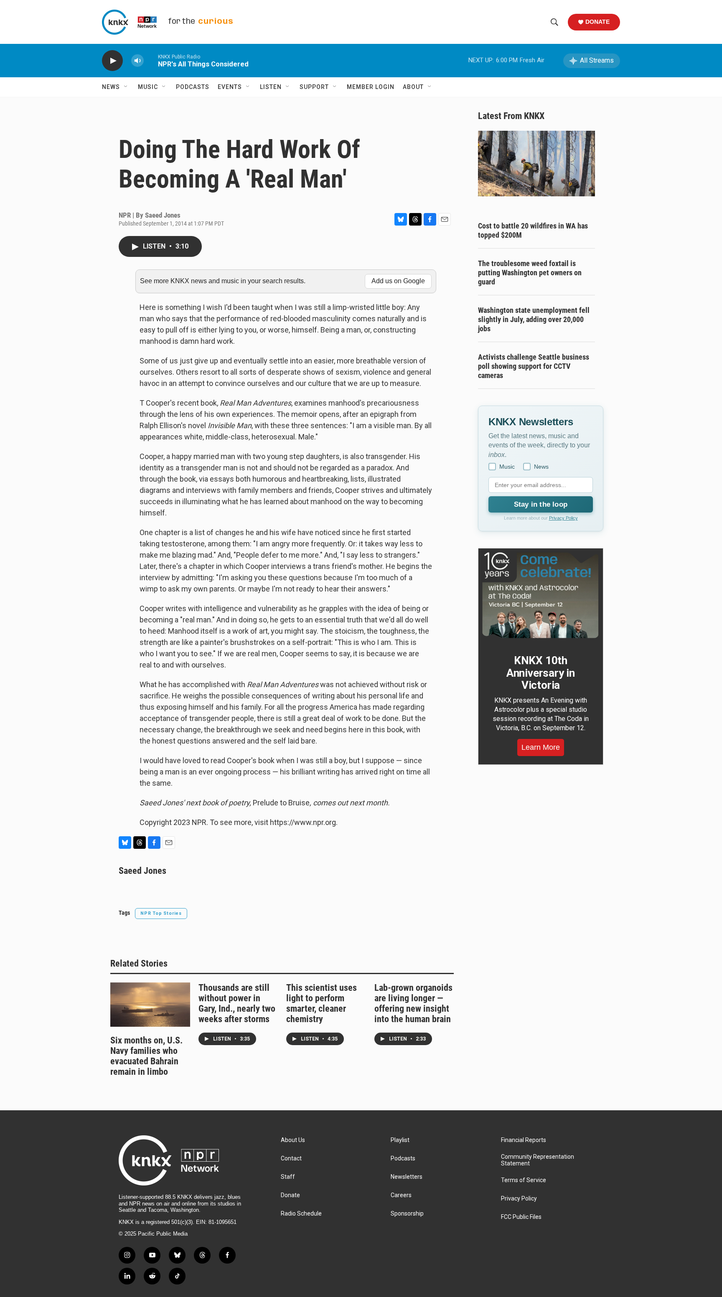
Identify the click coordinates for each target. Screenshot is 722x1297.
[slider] (151, 60)
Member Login (370, 87)
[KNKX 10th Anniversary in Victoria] (540, 595)
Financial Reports (523, 1140)
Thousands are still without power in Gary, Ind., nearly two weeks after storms (236, 1003)
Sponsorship (407, 1214)
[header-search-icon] (554, 22)
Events (230, 87)
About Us (293, 1140)
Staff (288, 1177)
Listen (271, 87)
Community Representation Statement (537, 1160)
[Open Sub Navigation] (126, 87)
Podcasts (192, 87)
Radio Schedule (301, 1214)
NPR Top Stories (161, 913)
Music (148, 87)
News (111, 87)
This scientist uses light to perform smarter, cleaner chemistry (321, 1003)
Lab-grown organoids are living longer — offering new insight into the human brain (413, 1003)
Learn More (540, 747)
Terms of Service (523, 1180)
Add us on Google (398, 280)
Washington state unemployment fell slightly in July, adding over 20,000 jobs (534, 319)
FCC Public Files (521, 1217)
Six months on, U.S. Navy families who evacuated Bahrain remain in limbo (146, 1056)
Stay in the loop (540, 504)
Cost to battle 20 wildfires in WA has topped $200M (533, 230)
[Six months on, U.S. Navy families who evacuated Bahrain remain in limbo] (150, 1004)
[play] (112, 61)
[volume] (137, 60)
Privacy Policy (563, 517)
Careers (401, 1195)
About (413, 87)
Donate (597, 21)
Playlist (400, 1140)
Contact (291, 1158)
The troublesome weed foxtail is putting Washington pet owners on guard (530, 272)
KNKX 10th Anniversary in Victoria (540, 673)
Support (314, 87)
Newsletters (406, 1177)
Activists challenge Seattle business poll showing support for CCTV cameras (533, 366)
